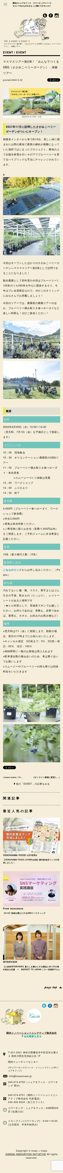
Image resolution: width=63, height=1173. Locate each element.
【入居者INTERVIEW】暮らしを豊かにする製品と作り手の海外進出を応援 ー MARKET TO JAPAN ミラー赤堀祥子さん (31, 968)
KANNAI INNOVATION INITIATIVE (26, 1154)
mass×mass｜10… (13, 777)
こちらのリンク (12, 570)
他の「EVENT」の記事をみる (33, 783)
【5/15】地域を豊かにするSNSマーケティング (24, 913)
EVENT (14, 41)
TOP (6, 41)
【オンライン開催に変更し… (46, 777)
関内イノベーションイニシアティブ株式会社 (31, 1034)
